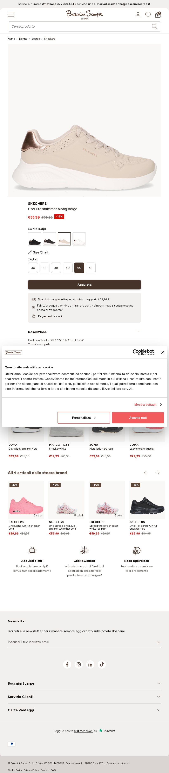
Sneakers (49, 38)
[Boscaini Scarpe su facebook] (67, 664)
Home (11, 38)
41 (91, 268)
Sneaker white (57, 448)
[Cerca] (154, 26)
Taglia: (32, 259)
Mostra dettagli (145, 404)
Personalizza (81, 417)
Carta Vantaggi (21, 710)
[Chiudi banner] (162, 352)
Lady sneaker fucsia (142, 448)
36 (33, 268)
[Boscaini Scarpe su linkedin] (90, 664)
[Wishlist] (148, 15)
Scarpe (36, 38)
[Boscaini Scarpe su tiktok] (102, 664)
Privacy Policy (31, 770)
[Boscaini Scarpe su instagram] (79, 664)
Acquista (84, 285)
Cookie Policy (15, 770)
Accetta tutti (138, 417)
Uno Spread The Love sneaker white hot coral (62, 527)
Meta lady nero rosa (101, 448)
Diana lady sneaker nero (23, 448)
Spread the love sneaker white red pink (103, 527)
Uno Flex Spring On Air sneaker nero (143, 527)
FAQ (53, 770)
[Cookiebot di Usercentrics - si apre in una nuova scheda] (136, 352)
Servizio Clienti (20, 697)
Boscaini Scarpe (21, 683)
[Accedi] (138, 15)
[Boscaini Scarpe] (84, 15)
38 (56, 268)
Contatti (44, 770)
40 (79, 268)
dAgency (125, 763)
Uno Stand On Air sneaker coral (24, 527)
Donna (23, 38)
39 (68, 268)
